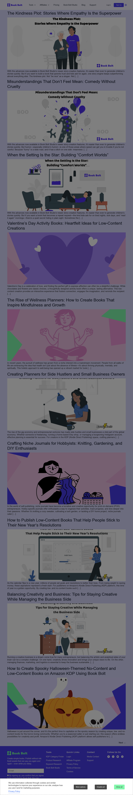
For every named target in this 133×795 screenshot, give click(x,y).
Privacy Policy (14, 791)
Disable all (101, 787)
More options (80, 787)
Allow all (119, 787)
